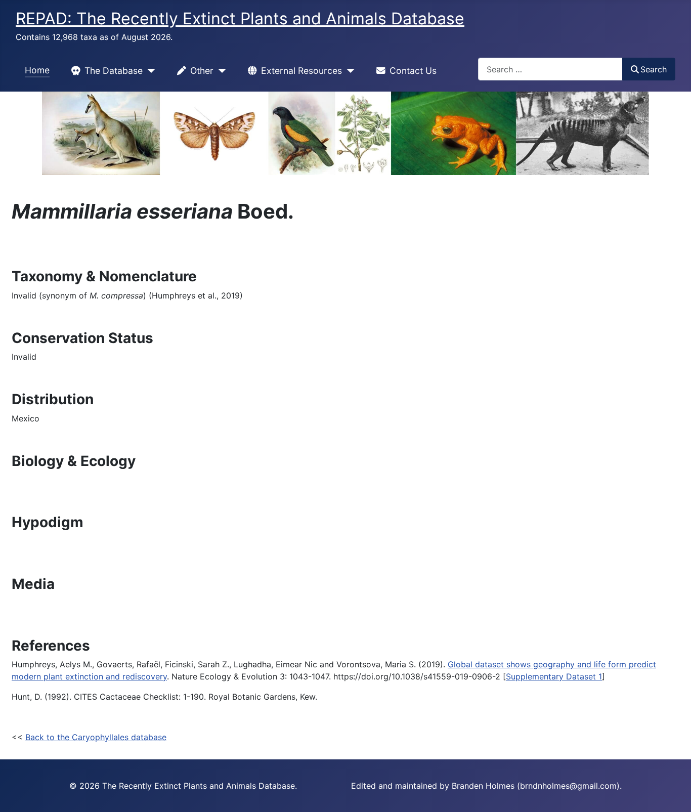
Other (201, 70)
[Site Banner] (345, 133)
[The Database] (149, 70)
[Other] (219, 70)
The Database (113, 70)
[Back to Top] (673, 793)
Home (37, 70)
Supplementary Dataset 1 (554, 676)
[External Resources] (348, 70)
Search (653, 69)
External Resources (301, 70)
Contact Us (413, 70)
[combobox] (550, 69)
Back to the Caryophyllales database (95, 737)
